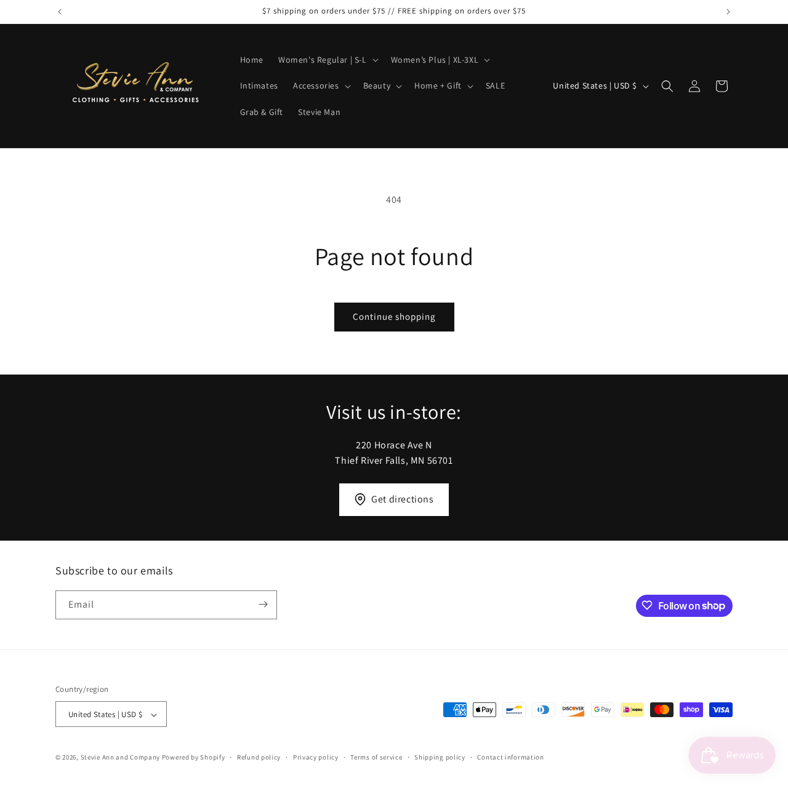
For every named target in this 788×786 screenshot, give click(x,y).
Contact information (510, 757)
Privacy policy (316, 757)
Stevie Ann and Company (120, 757)
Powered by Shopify (193, 757)
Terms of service (376, 757)
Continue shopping (394, 316)
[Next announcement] (728, 11)
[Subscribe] (262, 604)
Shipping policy (439, 757)
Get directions (402, 499)
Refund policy (259, 757)
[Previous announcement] (59, 11)
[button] (327, 60)
